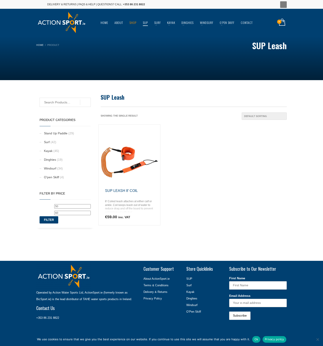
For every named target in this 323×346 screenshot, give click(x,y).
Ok (256, 339)
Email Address (239, 295)
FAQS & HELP (86, 4)
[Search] (85, 102)
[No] (317, 339)
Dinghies (50, 159)
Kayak (48, 151)
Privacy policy (274, 339)
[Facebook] (39, 4)
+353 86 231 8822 (47, 317)
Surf (47, 142)
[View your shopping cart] (282, 22)
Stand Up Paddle (55, 133)
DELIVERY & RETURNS (61, 4)
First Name (237, 278)
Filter (49, 220)
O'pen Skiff (51, 177)
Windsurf (50, 168)
